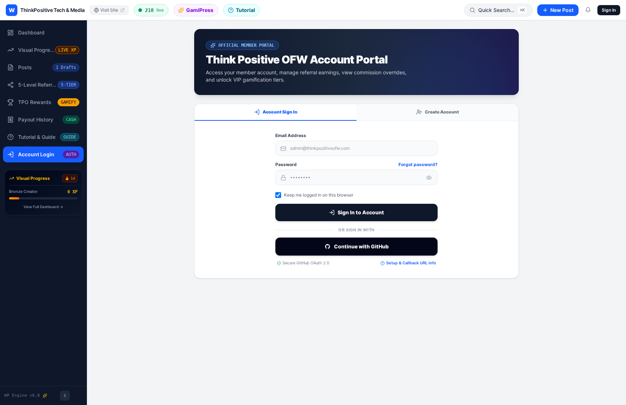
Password (286, 164)
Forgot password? (418, 164)
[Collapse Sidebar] (65, 395)
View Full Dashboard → (43, 206)
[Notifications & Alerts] (588, 10)
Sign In (609, 10)
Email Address (290, 135)
